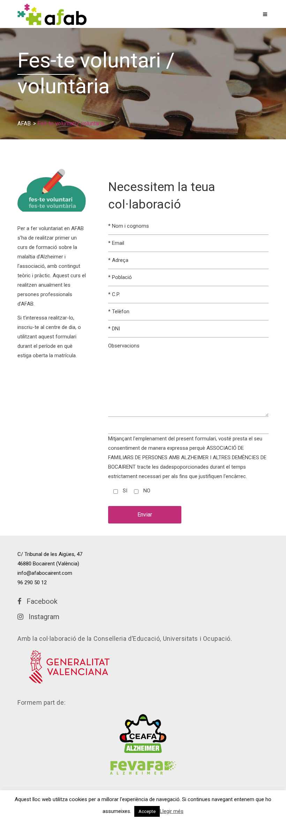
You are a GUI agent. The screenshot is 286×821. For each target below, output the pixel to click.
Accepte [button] (147, 811)
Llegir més (171, 811)
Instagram (41, 617)
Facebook (39, 601)
